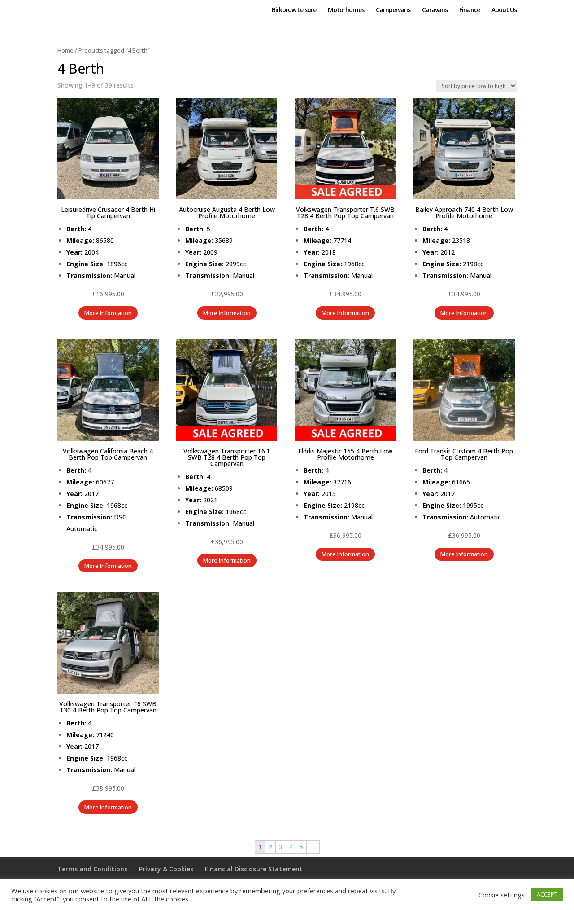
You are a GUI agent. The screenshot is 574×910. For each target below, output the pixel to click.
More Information (108, 313)
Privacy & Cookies (166, 869)
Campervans (393, 10)
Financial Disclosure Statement (254, 869)
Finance (469, 10)
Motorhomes (346, 10)
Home (65, 50)
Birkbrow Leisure (294, 10)
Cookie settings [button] (501, 895)
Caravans (435, 10)
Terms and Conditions (92, 869)
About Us (504, 10)
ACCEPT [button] (547, 894)
